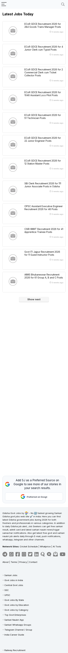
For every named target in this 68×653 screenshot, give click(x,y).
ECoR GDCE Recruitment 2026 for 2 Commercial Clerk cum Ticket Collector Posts (43, 72)
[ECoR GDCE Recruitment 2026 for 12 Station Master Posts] (13, 167)
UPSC (7, 595)
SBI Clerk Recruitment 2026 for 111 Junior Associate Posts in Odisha (42, 185)
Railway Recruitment (14, 650)
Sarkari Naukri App (14, 619)
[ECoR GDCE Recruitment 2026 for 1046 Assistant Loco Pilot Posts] (13, 99)
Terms (14, 562)
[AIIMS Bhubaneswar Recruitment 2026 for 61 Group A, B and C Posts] (13, 281)
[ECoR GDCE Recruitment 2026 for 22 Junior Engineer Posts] (13, 144)
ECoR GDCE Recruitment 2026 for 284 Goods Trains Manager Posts (42, 25)
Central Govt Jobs (13, 585)
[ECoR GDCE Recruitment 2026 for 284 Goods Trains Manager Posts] (13, 30)
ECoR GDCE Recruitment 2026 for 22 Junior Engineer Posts (42, 139)
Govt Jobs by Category (16, 610)
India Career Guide (14, 634)
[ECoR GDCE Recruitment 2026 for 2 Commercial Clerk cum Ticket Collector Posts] (13, 76)
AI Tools (57, 546)
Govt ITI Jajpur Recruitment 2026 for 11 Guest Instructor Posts (42, 253)
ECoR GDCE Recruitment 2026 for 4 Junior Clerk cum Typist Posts (43, 48)
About (5, 562)
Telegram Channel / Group (18, 629)
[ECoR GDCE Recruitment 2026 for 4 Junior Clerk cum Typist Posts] (13, 53)
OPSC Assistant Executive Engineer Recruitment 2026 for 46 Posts (43, 208)
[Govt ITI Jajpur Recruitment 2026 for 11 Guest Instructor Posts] (13, 258)
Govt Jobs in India (13, 580)
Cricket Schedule (29, 546)
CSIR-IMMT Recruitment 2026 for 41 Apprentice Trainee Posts (43, 230)
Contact (33, 562)
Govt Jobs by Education (16, 605)
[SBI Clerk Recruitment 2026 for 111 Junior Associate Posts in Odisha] (13, 190)
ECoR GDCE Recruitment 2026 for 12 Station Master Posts (42, 162)
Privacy (23, 562)
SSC (6, 590)
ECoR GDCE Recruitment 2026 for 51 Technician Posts (42, 116)
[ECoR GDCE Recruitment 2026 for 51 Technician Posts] (13, 122)
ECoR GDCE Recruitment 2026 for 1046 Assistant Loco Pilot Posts (42, 94)
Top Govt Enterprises (15, 615)
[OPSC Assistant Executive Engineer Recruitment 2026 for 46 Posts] (13, 213)
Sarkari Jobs (10, 575)
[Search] (63, 4)
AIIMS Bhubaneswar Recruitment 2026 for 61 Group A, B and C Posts (43, 276)
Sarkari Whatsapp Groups (17, 624)
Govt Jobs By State (14, 600)
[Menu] (4, 4)
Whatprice (45, 546)
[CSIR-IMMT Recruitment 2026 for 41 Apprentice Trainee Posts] (13, 236)
